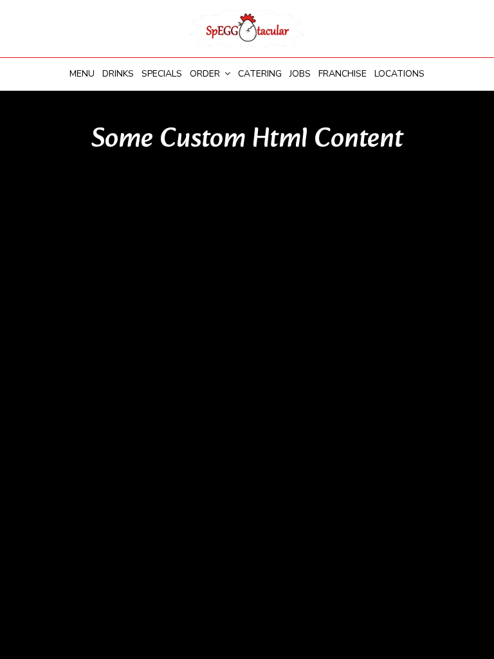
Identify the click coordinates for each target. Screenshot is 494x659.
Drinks (118, 74)
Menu (82, 74)
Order (206, 74)
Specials (162, 74)
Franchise (342, 74)
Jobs (300, 74)
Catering (260, 74)
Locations (399, 74)
